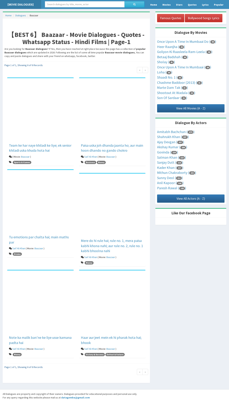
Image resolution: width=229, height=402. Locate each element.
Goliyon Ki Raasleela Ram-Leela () (184, 51)
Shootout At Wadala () (176, 92)
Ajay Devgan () (170, 142)
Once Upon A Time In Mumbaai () (184, 67)
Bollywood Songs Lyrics (203, 18)
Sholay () (166, 62)
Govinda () (167, 152)
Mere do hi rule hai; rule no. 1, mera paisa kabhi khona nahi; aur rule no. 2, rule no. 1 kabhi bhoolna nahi (112, 245)
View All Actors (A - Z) (191, 198)
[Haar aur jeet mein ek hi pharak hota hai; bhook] (112, 303)
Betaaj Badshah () (172, 57)
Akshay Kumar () (172, 147)
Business (90, 162)
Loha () (164, 72)
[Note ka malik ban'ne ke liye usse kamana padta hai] (40, 303)
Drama (17, 254)
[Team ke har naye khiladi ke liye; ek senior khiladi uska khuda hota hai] (40, 111)
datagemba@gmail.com (75, 397)
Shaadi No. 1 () (170, 77)
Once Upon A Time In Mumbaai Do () (186, 41)
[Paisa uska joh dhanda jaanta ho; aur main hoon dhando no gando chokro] (112, 111)
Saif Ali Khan (90, 156)
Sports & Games (22, 162)
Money (101, 162)
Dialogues (20, 15)
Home (8, 15)
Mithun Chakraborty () (176, 172)
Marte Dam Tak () (172, 87)
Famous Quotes (170, 18)
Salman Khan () (171, 157)
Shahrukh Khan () (173, 136)
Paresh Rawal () (171, 188)
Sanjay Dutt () (170, 162)
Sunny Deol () (170, 177)
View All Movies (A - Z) (190, 108)
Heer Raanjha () (171, 46)
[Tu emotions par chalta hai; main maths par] (40, 202)
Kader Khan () (170, 167)
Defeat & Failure (115, 354)
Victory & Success (95, 354)
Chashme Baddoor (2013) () (180, 82)
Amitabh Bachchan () (175, 131)
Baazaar (25, 156)
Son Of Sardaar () (172, 97)
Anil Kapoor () (170, 182)
